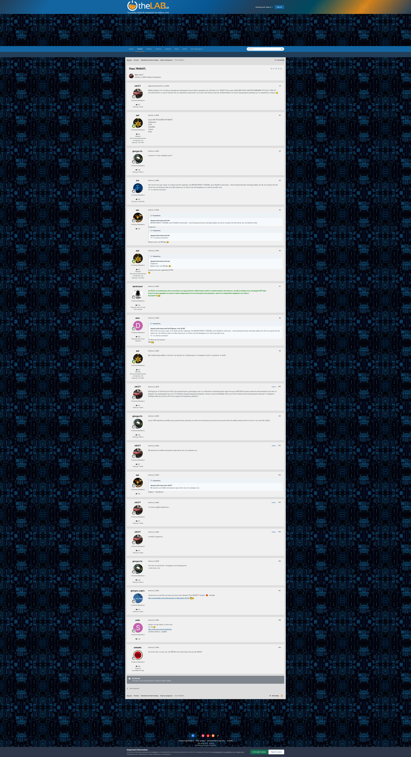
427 (138, 104)
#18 (279, 620)
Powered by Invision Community (205, 745)
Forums (140, 49)
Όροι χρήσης (200, 741)
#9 (280, 351)
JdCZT (137, 86)
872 (138, 609)
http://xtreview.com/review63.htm (160, 629)
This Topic (273, 49)
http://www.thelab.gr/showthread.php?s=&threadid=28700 (168, 598)
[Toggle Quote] (151, 215)
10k (138, 134)
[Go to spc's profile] (138, 217)
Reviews (158, 49)
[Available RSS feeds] (282, 695)
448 (138, 666)
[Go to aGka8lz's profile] (138, 655)
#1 (280, 86)
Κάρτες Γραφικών (154, 77)
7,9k (138, 229)
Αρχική (131, 49)
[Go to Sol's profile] (138, 188)
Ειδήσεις (149, 49)
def (137, 115)
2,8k (138, 170)
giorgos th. (137, 151)
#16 (279, 561)
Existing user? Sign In (264, 7)
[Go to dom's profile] (138, 325)
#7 (280, 286)
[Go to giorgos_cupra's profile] (138, 598)
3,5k (138, 305)
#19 (279, 647)
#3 (280, 151)
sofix (137, 620)
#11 (280, 416)
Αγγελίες (168, 49)
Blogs (177, 49)
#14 (279, 502)
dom (137, 318)
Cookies (230, 741)
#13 (279, 475)
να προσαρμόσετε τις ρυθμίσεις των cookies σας (227, 752)
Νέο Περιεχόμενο (197, 49)
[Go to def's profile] (138, 123)
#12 (279, 445)
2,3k (138, 639)
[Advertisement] (205, 30)
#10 (279, 386)
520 (138, 337)
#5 (280, 210)
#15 (279, 532)
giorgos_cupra (137, 591)
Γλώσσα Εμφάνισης (185, 741)
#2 (280, 115)
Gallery (184, 49)
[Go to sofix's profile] (138, 628)
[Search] (281, 49)
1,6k (138, 199)
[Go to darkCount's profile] (138, 294)
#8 (280, 318)
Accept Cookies (260, 752)
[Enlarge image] (277, 93)
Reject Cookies (276, 752)
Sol (137, 180)
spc (137, 210)
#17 (279, 590)
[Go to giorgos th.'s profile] (138, 159)
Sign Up (279, 7)
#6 (280, 250)
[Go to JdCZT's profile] (131, 76)
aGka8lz (137, 647)
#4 (280, 180)
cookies (154, 752)
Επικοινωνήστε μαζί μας (216, 741)
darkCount (138, 286)
